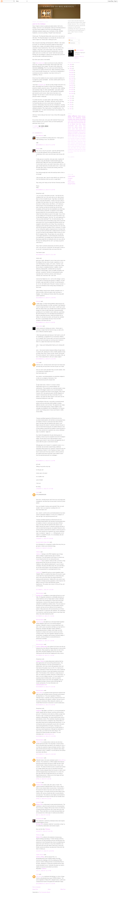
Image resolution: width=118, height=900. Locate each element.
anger (76, 125)
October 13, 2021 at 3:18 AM (45, 640)
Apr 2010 (71, 76)
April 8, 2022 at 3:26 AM (43, 779)
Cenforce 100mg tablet (41, 646)
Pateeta (38, 148)
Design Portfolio (71, 183)
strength (80, 127)
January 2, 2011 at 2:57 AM (44, 488)
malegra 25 (39, 710)
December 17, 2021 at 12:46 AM (46, 754)
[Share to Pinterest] (47, 126)
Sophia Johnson (40, 854)
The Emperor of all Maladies (80, 138)
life (78, 122)
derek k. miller (77, 141)
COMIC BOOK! (71, 176)
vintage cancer (74, 135)
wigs (80, 150)
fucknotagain (75, 131)
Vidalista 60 (39, 572)
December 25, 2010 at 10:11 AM (46, 254)
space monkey (74, 149)
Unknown (38, 301)
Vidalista (38, 551)
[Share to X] (44, 126)
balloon (77, 139)
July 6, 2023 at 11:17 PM (43, 870)
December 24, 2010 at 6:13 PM (45, 144)
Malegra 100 (39, 804)
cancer (69, 128)
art (70, 124)
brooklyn (81, 121)
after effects (72, 116)
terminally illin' (82, 122)
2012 (71, 98)
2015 (71, 104)
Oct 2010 (71, 89)
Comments (72, 43)
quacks (73, 146)
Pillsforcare (38, 834)
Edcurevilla (38, 782)
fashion (73, 124)
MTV (81, 136)
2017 (71, 108)
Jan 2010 (71, 70)
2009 (71, 66)
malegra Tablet (39, 661)
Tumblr (69, 180)
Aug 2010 (71, 85)
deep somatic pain (40, 63)
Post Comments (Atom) (44, 892)
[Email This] (41, 126)
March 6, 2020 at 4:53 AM (44, 548)
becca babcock (82, 139)
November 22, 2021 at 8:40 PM (45, 704)
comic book (70, 121)
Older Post (62, 889)
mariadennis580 (39, 818)
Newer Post (35, 889)
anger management (72, 139)
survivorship (70, 125)
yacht (72, 152)
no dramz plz (80, 144)
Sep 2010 (71, 87)
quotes (77, 119)
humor (75, 122)
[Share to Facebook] (46, 126)
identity (76, 127)
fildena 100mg (39, 692)
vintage (78, 150)
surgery (83, 124)
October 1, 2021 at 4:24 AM (44, 589)
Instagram (70, 178)
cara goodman (77, 130)
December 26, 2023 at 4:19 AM (45, 883)
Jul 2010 (71, 83)
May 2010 (71, 78)
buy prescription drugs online (42, 542)
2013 (71, 100)
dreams (69, 127)
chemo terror (82, 125)
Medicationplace (40, 593)
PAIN (42, 127)
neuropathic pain (42, 84)
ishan (37, 874)
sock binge (79, 147)
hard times (78, 124)
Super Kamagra (39, 621)
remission (81, 133)
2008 (71, 64)
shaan (37, 362)
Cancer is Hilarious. (59, 6)
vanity (84, 127)
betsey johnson (71, 141)
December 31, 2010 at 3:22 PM (45, 460)
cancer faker (75, 128)
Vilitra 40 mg (39, 876)
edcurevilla (38, 802)
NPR (73, 138)
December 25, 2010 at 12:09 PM (46, 297)
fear (73, 127)
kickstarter (72, 144)
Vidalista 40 (39, 560)
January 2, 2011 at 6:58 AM (44, 538)
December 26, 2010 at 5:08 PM (45, 322)
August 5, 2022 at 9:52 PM (44, 831)
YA (68, 124)
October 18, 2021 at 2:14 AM (45, 655)
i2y (78, 133)
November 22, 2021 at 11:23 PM (46, 736)
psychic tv (69, 146)
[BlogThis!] (43, 126)
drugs (38, 127)
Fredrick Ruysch (75, 136)
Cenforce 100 (39, 784)
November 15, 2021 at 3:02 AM (45, 686)
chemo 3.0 (83, 130)
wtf (79, 135)
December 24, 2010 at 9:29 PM (45, 189)
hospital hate (71, 119)
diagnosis (70, 131)
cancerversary (71, 130)
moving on (76, 121)
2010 (71, 68)
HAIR (79, 136)
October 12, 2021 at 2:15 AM (45, 616)
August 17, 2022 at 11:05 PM (45, 851)
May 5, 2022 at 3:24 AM (43, 815)
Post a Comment (36, 887)
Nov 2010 (71, 91)
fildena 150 (38, 742)
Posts (71, 40)
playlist (84, 144)
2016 (71, 106)
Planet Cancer (71, 182)
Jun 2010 (71, 81)
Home (49, 889)
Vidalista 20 (39, 554)
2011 (71, 96)
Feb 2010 (71, 72)
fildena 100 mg (62, 760)
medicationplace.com (41, 684)
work (82, 150)
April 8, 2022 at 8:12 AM (43, 798)
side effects (73, 147)
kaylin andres (39, 326)
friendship (82, 119)
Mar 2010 (71, 74)
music (76, 144)
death (83, 117)
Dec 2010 (71, 93)
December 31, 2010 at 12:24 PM (46, 358)
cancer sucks (82, 128)
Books (81, 135)
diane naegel (82, 141)
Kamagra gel (39, 595)
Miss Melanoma (40, 135)
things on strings (73, 150)
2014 (71, 102)
